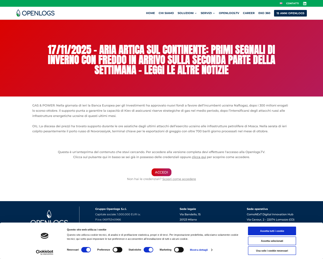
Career (249, 13)
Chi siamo (166, 13)
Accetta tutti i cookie (272, 230)
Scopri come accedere (179, 179)
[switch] (117, 249)
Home (150, 13)
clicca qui (199, 157)
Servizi (206, 13)
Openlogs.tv (229, 13)
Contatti (292, 3)
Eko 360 (264, 13)
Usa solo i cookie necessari (272, 250)
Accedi (161, 172)
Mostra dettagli (199, 249)
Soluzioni (186, 13)
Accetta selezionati (272, 240)
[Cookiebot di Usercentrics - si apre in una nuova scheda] (44, 252)
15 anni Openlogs (290, 13)
